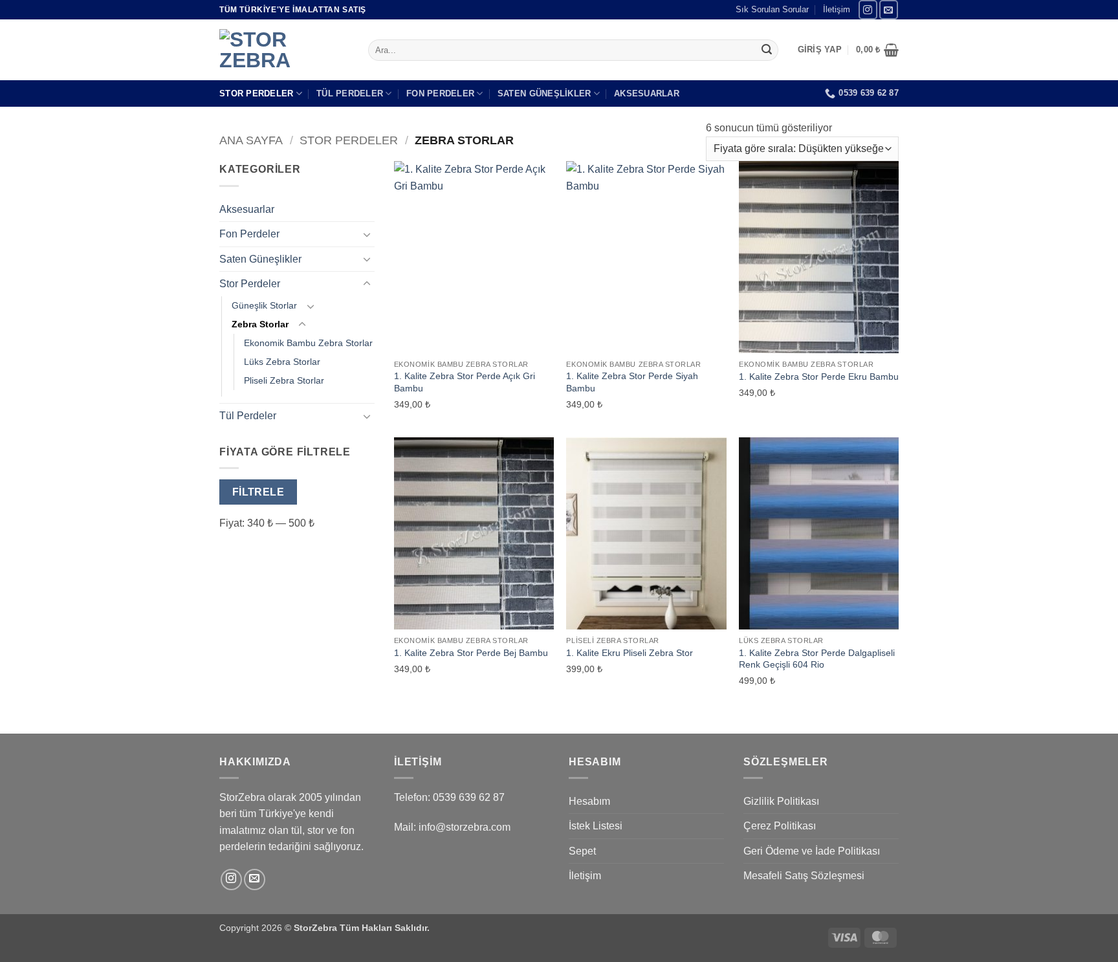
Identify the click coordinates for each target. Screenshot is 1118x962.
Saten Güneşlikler (544, 93)
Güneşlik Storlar (264, 305)
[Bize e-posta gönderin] (888, 9)
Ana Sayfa (251, 140)
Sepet (582, 851)
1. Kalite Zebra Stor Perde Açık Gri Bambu (464, 382)
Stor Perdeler (256, 93)
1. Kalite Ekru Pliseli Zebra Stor (629, 653)
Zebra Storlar (260, 324)
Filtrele (258, 491)
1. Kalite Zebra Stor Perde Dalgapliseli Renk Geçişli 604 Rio (817, 659)
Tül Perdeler (349, 93)
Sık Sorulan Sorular (772, 9)
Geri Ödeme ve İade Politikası (811, 851)
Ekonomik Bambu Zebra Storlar (308, 343)
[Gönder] (767, 50)
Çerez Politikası (779, 825)
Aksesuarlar (646, 93)
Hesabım (589, 801)
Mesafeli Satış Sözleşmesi (803, 875)
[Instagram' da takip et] (868, 9)
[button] (820, 49)
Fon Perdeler (440, 93)
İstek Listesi (595, 825)
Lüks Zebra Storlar (282, 361)
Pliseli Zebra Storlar (284, 380)
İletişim (836, 9)
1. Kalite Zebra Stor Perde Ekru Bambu (819, 376)
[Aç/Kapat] (367, 234)
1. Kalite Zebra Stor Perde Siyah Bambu (632, 382)
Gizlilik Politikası (781, 801)
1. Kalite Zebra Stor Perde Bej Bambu (471, 653)
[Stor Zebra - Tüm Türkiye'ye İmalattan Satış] (284, 50)
